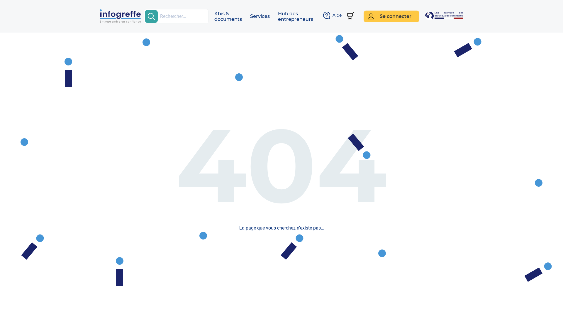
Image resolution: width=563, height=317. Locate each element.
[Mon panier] (350, 16)
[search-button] (151, 16)
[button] (228, 16)
